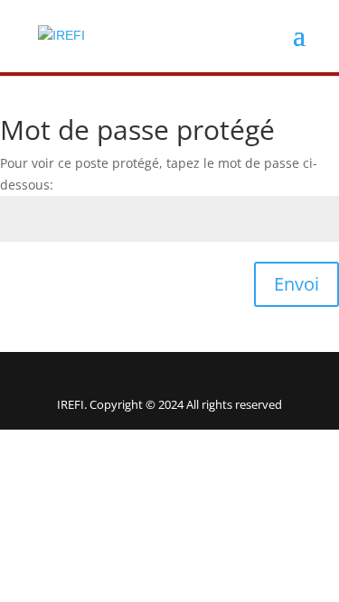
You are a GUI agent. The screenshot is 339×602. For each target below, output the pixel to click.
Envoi (296, 284)
